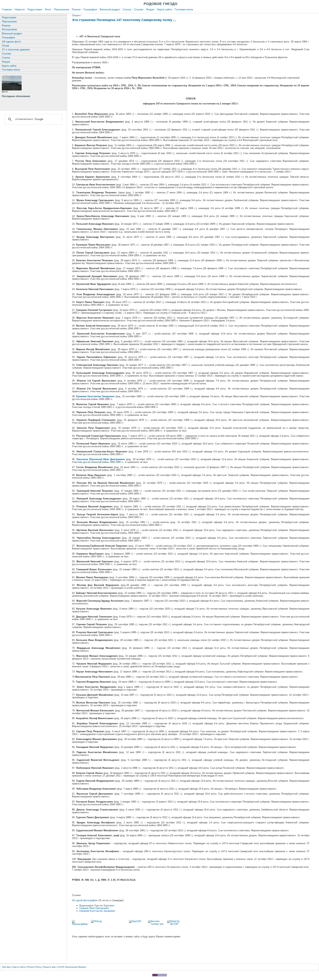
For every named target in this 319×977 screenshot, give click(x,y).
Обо (6, 967)
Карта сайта (164, 9)
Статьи (127, 9)
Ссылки (138, 9)
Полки (5, 45)
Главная (7, 9)
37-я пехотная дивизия (16, 49)
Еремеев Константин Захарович (97, 910)
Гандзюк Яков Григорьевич (94, 908)
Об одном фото (11, 41)
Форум (150, 9)
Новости (20, 9)
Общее (76, 15)
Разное (76, 9)
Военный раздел (110, 9)
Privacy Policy (34, 967)
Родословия (35, 9)
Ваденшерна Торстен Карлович (96, 905)
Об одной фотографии (85, 900)
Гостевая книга (184, 9)
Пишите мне (49, 967)
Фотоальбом (9, 29)
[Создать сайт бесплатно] (159, 975)
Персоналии (61, 9)
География (90, 9)
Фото (48, 9)
